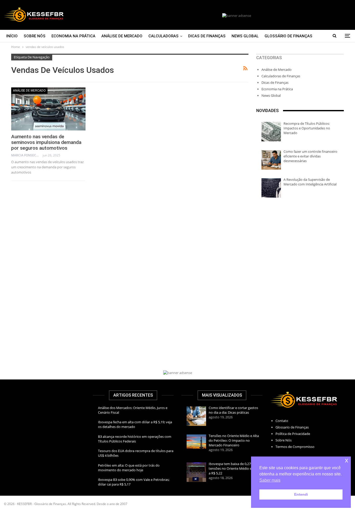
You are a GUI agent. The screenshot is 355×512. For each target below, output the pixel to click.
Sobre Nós (34, 36)
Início (12, 36)
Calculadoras (163, 36)
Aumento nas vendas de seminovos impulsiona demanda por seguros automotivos (46, 142)
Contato (281, 420)
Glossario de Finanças (292, 427)
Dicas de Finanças (207, 36)
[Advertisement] (300, 244)
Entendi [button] (301, 494)
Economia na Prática (73, 36)
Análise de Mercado (121, 36)
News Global (245, 36)
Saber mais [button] (269, 480)
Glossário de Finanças (288, 36)
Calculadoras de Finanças (280, 76)
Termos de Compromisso (294, 446)
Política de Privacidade (292, 433)
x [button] (346, 460)
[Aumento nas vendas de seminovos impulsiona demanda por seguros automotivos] (48, 108)
